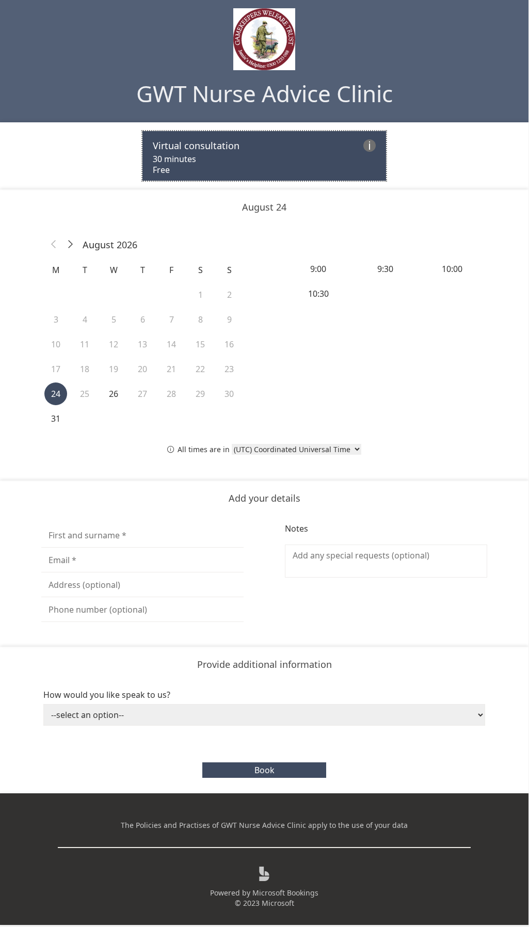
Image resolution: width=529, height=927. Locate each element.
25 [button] (84, 393)
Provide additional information (264, 664)
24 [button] (55, 393)
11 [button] (84, 344)
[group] (386, 281)
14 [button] (171, 344)
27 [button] (142, 393)
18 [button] (84, 369)
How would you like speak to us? (106, 694)
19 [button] (113, 369)
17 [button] (55, 369)
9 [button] (229, 319)
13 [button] (142, 344)
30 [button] (229, 393)
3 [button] (56, 319)
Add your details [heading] (264, 498)
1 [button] (200, 294)
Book (264, 770)
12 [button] (113, 344)
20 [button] (142, 369)
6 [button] (142, 319)
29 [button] (200, 393)
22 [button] (200, 369)
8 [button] (200, 319)
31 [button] (55, 418)
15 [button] (200, 344)
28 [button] (171, 393)
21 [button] (171, 369)
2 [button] (229, 294)
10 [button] (55, 344)
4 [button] (85, 319)
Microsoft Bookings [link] (285, 893)
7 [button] (171, 319)
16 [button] (229, 344)
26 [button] (113, 393)
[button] (53, 245)
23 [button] (229, 369)
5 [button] (113, 319)
